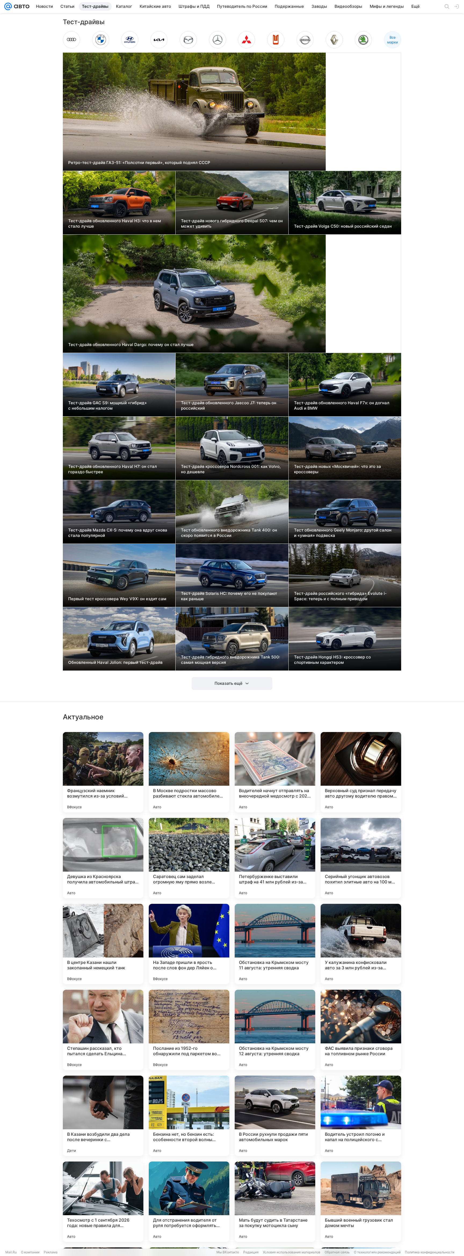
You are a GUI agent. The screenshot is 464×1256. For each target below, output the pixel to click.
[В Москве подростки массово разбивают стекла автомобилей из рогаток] (189, 772)
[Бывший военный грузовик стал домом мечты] (361, 1202)
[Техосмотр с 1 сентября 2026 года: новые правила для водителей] (103, 1202)
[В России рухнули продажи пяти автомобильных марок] (275, 1116)
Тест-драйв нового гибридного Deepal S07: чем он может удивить (232, 223)
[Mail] (8, 6)
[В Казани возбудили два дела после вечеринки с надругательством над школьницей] (103, 1116)
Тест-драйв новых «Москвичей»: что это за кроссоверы (337, 469)
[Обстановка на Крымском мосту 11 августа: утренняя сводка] (275, 944)
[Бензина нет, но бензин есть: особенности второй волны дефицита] (189, 1116)
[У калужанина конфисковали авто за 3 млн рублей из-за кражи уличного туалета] (361, 944)
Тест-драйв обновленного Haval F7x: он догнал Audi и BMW (341, 405)
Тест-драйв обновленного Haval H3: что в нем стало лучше (114, 223)
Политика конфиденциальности (429, 1252)
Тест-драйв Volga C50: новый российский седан (343, 226)
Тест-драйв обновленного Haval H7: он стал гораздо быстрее (112, 469)
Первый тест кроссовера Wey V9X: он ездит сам (117, 598)
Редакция (251, 1252)
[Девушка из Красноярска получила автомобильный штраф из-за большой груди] (103, 858)
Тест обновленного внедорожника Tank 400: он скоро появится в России (229, 532)
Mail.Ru (11, 1252)
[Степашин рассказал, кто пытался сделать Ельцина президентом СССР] (103, 1030)
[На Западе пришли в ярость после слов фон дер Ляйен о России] (189, 944)
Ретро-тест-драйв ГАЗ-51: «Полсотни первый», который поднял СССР (139, 162)
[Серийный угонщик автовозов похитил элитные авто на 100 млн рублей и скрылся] (361, 858)
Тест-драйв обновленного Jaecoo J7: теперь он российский (228, 405)
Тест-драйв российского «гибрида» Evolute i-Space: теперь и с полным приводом (340, 596)
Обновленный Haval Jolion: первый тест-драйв (115, 662)
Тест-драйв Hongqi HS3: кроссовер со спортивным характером (332, 659)
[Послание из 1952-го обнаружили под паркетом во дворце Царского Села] (189, 1030)
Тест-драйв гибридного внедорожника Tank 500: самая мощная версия (230, 659)
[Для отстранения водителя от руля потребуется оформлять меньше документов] (189, 1202)
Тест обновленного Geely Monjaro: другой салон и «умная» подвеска (343, 532)
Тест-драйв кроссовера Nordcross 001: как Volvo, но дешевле (231, 469)
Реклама (50, 1252)
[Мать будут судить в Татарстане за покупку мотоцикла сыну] (275, 1202)
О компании (30, 1252)
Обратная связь (337, 1252)
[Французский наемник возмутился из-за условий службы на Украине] (103, 772)
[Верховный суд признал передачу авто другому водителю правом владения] (361, 772)
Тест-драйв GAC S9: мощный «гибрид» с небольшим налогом (107, 405)
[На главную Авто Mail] (21, 6)
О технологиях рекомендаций (377, 1252)
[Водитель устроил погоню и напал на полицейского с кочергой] (361, 1116)
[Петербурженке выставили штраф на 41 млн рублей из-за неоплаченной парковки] (275, 858)
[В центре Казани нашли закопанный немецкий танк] (103, 944)
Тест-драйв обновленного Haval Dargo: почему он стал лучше (131, 344)
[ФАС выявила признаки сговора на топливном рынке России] (361, 1030)
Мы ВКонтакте (227, 1252)
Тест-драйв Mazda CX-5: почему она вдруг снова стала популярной (117, 532)
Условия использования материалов (291, 1252)
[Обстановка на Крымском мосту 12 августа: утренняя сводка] (275, 1030)
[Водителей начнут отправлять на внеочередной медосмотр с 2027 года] (275, 772)
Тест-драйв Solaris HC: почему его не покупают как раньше (229, 596)
